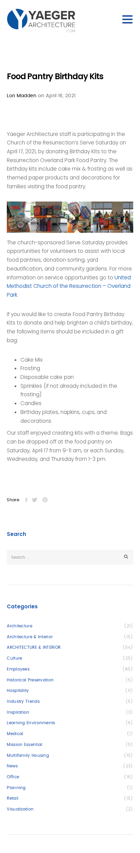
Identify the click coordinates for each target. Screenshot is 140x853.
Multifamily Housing (28, 755)
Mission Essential (24, 745)
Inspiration (18, 712)
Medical (15, 734)
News (12, 766)
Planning (16, 788)
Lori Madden (21, 95)
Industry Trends (23, 701)
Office (13, 777)
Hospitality (18, 691)
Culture (14, 658)
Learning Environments (31, 723)
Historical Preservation (30, 680)
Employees (18, 669)
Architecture (19, 626)
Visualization (20, 809)
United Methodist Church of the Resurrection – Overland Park (69, 286)
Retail (12, 798)
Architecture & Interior (30, 637)
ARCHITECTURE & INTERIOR (33, 647)
